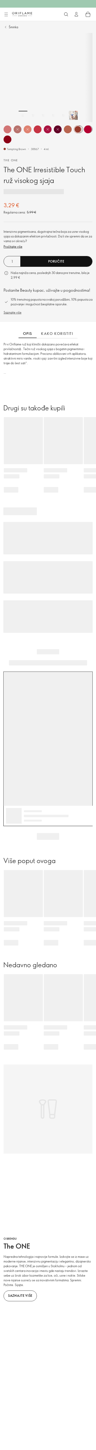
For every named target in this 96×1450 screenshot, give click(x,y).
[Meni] (6, 14)
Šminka (13, 27)
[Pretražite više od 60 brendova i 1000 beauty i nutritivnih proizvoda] (66, 14)
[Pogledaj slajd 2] (33, 115)
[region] (48, 77)
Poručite (56, 261)
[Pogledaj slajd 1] (23, 115)
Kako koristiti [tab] (57, 333)
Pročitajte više (13, 246)
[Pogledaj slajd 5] (63, 115)
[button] (7, 129)
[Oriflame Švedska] (22, 14)
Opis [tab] (27, 333)
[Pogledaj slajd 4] (53, 115)
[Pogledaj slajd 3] (43, 115)
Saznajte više (12, 312)
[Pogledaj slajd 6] (73, 115)
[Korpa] (88, 14)
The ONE (11, 160)
